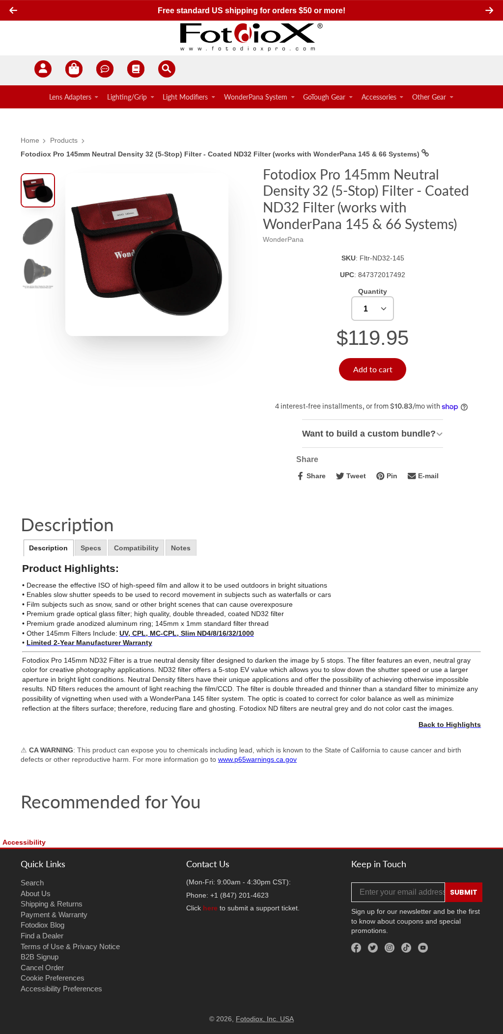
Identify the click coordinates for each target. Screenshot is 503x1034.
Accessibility (24, 842)
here (210, 908)
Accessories (379, 97)
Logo (251, 37)
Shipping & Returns (52, 904)
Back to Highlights (450, 724)
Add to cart (372, 369)
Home (30, 140)
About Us (36, 893)
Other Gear (429, 97)
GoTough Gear (324, 97)
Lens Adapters (70, 97)
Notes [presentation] (181, 548)
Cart (74, 70)
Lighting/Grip (127, 97)
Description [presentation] (48, 548)
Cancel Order (42, 967)
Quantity (372, 291)
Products (64, 140)
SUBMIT (463, 892)
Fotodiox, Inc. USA (265, 1019)
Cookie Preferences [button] (52, 978)
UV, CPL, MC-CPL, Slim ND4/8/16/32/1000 (186, 633)
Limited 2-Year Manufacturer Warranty (89, 642)
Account (43, 70)
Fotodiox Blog (42, 925)
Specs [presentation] (91, 548)
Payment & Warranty (54, 914)
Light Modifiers (185, 97)
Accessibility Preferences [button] (61, 988)
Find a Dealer (42, 935)
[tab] (49, 548)
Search (32, 883)
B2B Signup (39, 957)
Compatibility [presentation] (136, 548)
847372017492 (381, 275)
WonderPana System (255, 97)
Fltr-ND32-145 (382, 258)
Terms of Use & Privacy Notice (70, 946)
